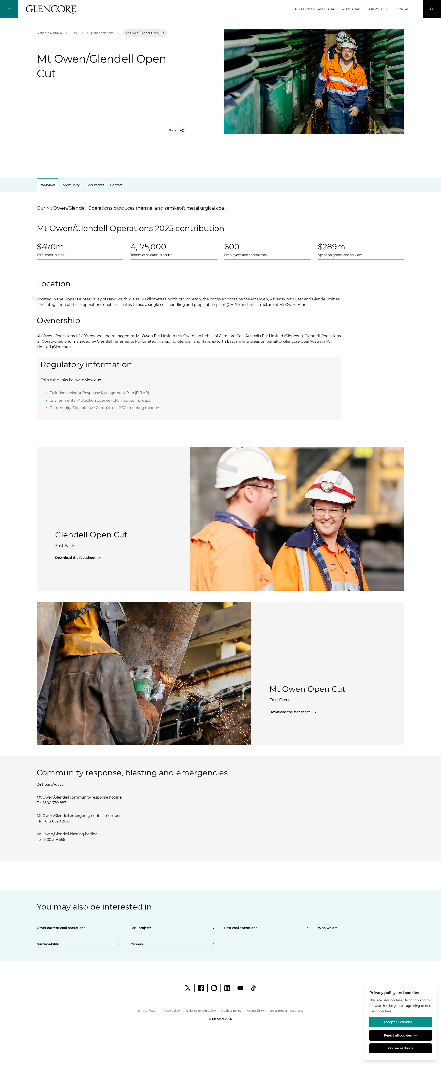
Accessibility (255, 1010)
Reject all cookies (398, 1035)
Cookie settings (400, 1048)
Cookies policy (231, 1010)
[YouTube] (240, 988)
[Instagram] (214, 988)
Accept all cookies (397, 1022)
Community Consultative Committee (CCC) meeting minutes (105, 408)
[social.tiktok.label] (253, 988)
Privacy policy (170, 1010)
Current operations (100, 33)
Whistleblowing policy (200, 1010)
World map (351, 9)
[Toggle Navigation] (9, 9)
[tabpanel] (220, 302)
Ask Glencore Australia (314, 9)
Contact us (406, 9)
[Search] (432, 9)
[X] (188, 988)
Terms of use (146, 1010)
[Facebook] (201, 988)
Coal (74, 33)
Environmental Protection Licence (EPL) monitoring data (100, 400)
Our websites (378, 9)
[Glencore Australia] (51, 9)
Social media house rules (286, 1010)
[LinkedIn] (227, 988)
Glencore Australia (49, 33)
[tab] (47, 185)
